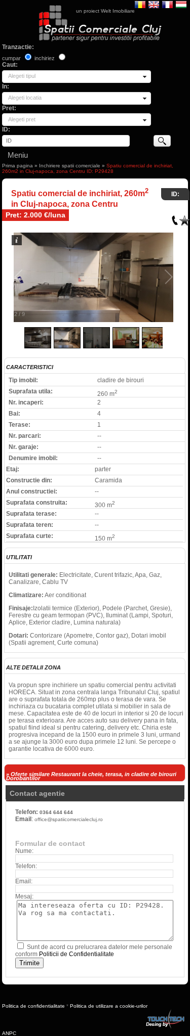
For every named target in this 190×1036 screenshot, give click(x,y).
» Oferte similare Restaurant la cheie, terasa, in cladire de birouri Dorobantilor (91, 776)
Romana (140, 4)
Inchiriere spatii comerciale (69, 165)
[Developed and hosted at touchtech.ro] (164, 1011)
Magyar (181, 4)
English (153, 4)
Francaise (167, 4)
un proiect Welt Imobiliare (105, 11)
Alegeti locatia (25, 98)
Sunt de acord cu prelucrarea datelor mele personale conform (93, 950)
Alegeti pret (21, 119)
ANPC (9, 1033)
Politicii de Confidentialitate (76, 954)
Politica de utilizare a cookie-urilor (108, 1006)
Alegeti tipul (21, 76)
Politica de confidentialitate (33, 1006)
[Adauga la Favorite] (184, 218)
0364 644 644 (56, 812)
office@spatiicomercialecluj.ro (68, 819)
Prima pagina (17, 165)
